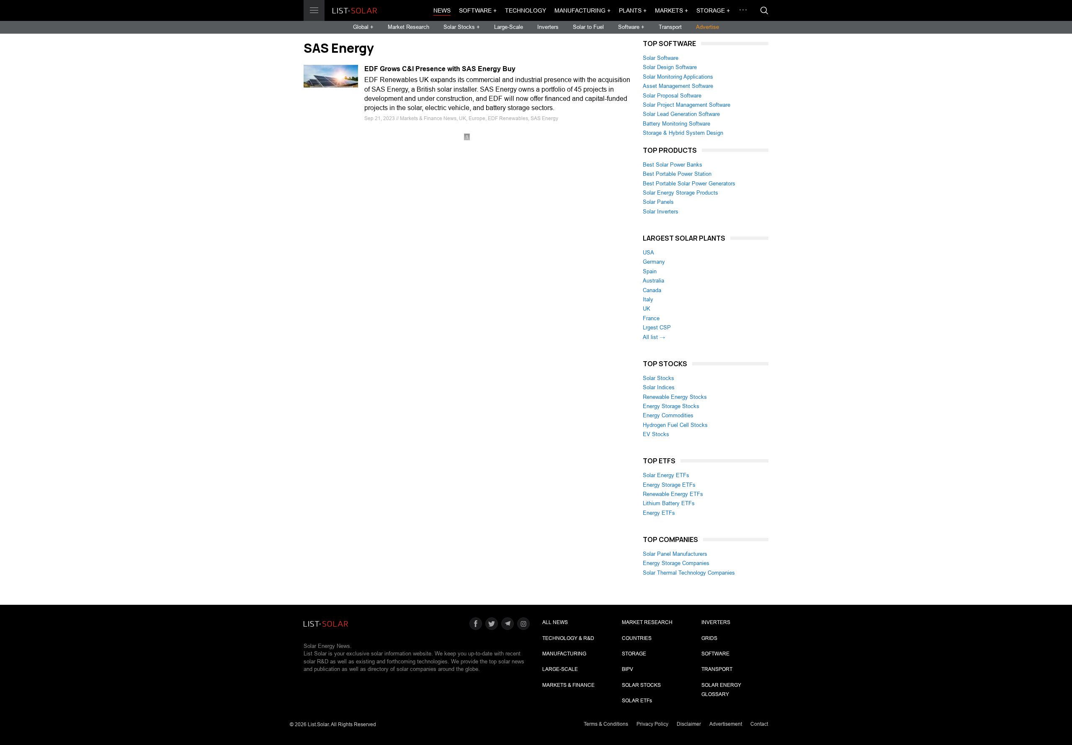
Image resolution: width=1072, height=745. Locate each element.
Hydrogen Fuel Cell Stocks (675, 425)
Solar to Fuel (588, 27)
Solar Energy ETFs (666, 475)
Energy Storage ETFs (669, 485)
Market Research (408, 27)
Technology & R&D (568, 638)
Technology (525, 10)
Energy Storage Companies (676, 563)
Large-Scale (508, 27)
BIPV (627, 669)
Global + (363, 27)
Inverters (548, 27)
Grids (709, 638)
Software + (478, 10)
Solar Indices (659, 387)
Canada (652, 290)
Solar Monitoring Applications (678, 77)
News (442, 10)
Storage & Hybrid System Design (683, 133)
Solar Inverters (660, 211)
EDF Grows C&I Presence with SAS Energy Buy (439, 68)
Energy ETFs (659, 513)
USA (648, 252)
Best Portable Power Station (677, 174)
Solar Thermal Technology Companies (689, 573)
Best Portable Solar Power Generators (689, 183)
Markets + (671, 10)
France (651, 318)
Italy (648, 299)
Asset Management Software (678, 86)
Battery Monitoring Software (676, 124)
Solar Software (660, 58)
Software (715, 654)
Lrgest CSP (657, 327)
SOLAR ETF (637, 701)
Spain (650, 271)
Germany (654, 262)
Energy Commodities (668, 415)
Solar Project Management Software (686, 105)
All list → (654, 337)
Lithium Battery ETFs (669, 503)
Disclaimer (689, 724)
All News (555, 622)
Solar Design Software (670, 67)
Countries (637, 638)
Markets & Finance (568, 685)
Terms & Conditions (606, 724)
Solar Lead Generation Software (681, 114)
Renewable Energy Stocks (675, 397)
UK (646, 309)
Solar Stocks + (461, 27)
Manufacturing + (582, 10)
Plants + (633, 10)
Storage (634, 654)
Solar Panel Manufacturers (675, 554)
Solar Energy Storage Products (680, 193)
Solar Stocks (658, 378)
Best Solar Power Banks (672, 165)
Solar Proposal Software (672, 95)
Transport (670, 27)
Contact (759, 724)
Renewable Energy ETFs (673, 494)
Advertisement (725, 724)
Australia (653, 280)
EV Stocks (656, 434)
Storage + (713, 10)
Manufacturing (564, 654)
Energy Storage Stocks (671, 406)
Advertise (707, 27)
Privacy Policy (652, 724)
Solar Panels (658, 202)
